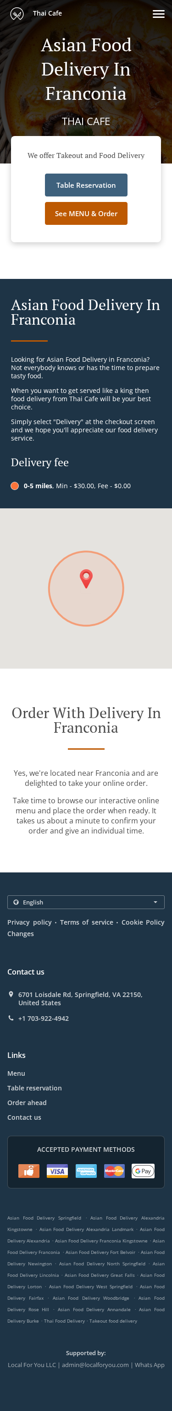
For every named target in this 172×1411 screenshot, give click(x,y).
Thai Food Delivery (65, 1321)
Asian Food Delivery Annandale (94, 1309)
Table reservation (34, 1088)
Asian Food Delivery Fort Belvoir (101, 1252)
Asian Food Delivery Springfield (44, 1218)
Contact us (24, 1117)
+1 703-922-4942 (43, 1018)
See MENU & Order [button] (86, 213)
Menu (16, 1073)
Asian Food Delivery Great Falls (99, 1275)
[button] (159, 14)
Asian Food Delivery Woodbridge (91, 1298)
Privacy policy (29, 922)
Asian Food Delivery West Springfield (91, 1286)
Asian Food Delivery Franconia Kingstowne (101, 1240)
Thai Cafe (46, 13)
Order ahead (27, 1102)
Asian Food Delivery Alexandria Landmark (86, 1229)
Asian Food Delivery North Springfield (102, 1263)
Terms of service (86, 922)
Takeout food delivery (113, 1321)
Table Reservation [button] (86, 185)
